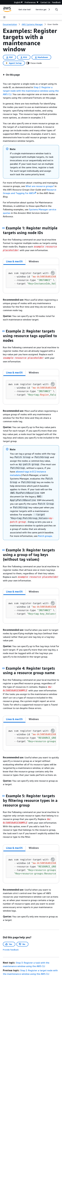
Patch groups (45, 535)
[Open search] (56, 9)
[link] (52, 24)
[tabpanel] (31, 279)
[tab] (14, 261)
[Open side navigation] (4, 17)
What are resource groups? (40, 186)
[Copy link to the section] (3, 228)
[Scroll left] (16, 9)
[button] (11, 74)
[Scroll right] (49, 9)
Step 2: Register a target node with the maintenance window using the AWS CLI (31, 91)
